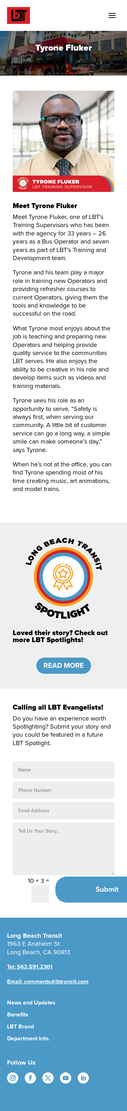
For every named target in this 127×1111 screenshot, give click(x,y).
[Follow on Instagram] (12, 1078)
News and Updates (31, 1002)
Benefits (17, 1014)
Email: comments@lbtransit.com (48, 981)
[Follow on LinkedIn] (83, 1078)
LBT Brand (20, 1026)
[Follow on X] (48, 1078)
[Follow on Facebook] (30, 1078)
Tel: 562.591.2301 (30, 966)
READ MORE (63, 665)
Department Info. (28, 1038)
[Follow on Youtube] (65, 1078)
